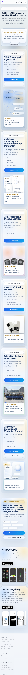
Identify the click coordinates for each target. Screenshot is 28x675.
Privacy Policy (4, 658)
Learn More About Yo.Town (14, 537)
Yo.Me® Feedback (5, 672)
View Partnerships (14, 455)
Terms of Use (4, 655)
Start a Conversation (14, 84)
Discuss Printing (14, 309)
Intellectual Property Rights (7, 669)
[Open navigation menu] (25, 2)
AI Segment (9, 97)
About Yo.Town (4, 665)
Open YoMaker (14, 79)
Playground (8, 92)
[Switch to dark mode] (21, 2)
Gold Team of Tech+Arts (6, 667)
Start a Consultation (14, 532)
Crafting (18, 98)
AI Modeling (18, 93)
